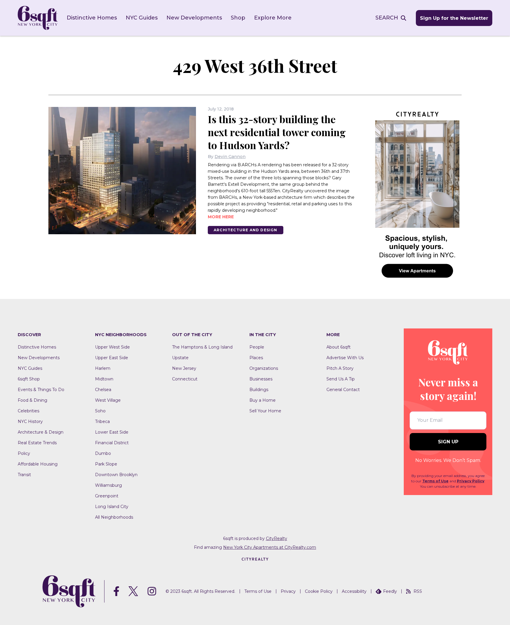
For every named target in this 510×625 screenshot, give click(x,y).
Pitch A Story (340, 368)
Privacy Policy (470, 481)
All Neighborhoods (114, 517)
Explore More (273, 17)
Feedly (390, 591)
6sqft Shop (29, 379)
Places (256, 357)
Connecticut (184, 379)
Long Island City (111, 506)
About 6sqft (338, 347)
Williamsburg (108, 485)
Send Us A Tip (340, 379)
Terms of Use (435, 481)
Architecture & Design (40, 432)
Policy (24, 453)
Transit (24, 474)
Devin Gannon (230, 156)
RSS (417, 591)
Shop (238, 17)
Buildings (258, 389)
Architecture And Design (245, 230)
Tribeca (102, 421)
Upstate (180, 357)
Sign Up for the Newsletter (454, 18)
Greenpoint (106, 496)
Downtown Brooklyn (116, 474)
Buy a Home (262, 400)
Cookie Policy (319, 591)
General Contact (343, 389)
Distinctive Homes (92, 17)
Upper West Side (112, 347)
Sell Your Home (265, 411)
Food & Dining (32, 400)
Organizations (263, 368)
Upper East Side (111, 357)
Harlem (102, 368)
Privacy (288, 591)
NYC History (30, 421)
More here (221, 216)
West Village (108, 400)
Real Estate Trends (37, 442)
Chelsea (103, 389)
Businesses (260, 379)
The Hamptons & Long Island (202, 347)
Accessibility (354, 591)
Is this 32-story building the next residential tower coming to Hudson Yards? (277, 132)
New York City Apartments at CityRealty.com (269, 547)
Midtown (104, 379)
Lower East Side (111, 432)
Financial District (112, 442)
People (256, 347)
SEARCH (386, 17)
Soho (100, 411)
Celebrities (28, 411)
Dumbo (103, 453)
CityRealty (276, 538)
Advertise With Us (345, 357)
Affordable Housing (38, 464)
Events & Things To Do (41, 389)
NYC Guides (142, 17)
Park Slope (106, 464)
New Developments (194, 17)
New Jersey (184, 368)
